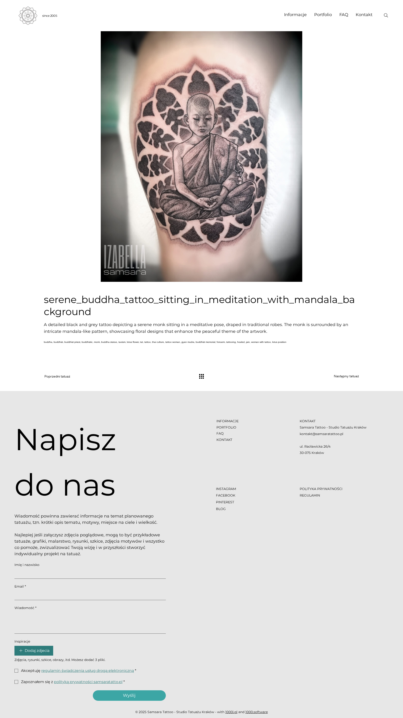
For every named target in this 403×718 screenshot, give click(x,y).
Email (20, 586)
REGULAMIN (310, 495)
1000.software (256, 712)
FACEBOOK (225, 495)
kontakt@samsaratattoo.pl (321, 434)
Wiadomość (25, 608)
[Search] (386, 15)
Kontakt (224, 440)
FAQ (220, 433)
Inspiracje (22, 641)
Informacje (227, 421)
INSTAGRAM (226, 489)
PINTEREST (225, 502)
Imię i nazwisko (26, 565)
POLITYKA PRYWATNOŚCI (321, 489)
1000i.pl (231, 712)
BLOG (221, 509)
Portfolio (226, 427)
